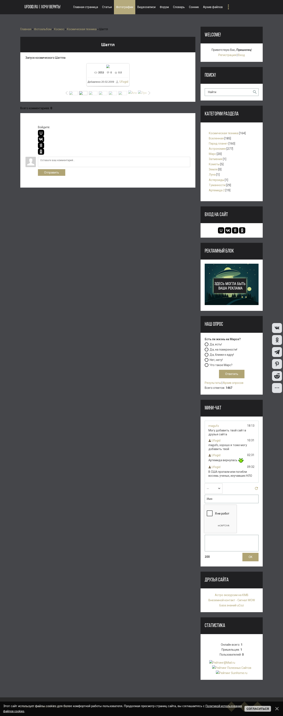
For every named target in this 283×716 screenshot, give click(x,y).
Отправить (51, 172)
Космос (59, 29)
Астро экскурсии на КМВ (231, 595)
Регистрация (227, 55)
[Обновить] (256, 489)
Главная (25, 29)
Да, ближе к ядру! (222, 354)
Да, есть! (216, 344)
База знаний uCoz (231, 605)
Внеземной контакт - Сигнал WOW (231, 600)
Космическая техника (82, 29)
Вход (241, 55)
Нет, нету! (216, 359)
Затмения (215, 159)
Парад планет (218, 143)
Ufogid (124, 81)
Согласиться (258, 708)
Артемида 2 (217, 190)
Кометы (214, 164)
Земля (213, 169)
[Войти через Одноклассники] (41, 151)
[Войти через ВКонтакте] (41, 139)
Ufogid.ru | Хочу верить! (42, 7)
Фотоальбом (42, 29)
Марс (212, 154)
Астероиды (216, 180)
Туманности (217, 185)
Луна (212, 174)
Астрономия (217, 148)
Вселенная (216, 138)
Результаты (213, 382)
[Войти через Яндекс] (41, 145)
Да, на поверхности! (223, 349)
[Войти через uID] (41, 133)
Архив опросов (233, 382)
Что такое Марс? (221, 364)
